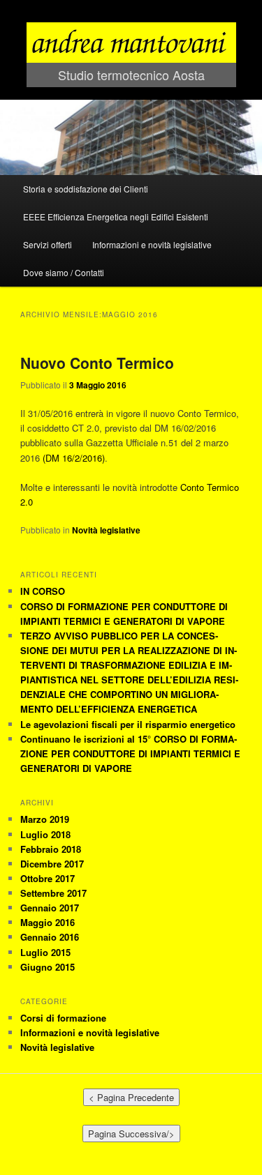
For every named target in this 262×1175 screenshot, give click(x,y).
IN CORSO (42, 591)
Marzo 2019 (44, 819)
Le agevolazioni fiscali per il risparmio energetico (127, 724)
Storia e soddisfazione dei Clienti (85, 189)
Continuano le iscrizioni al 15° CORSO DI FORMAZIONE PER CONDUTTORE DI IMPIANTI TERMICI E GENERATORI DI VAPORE (130, 753)
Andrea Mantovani (131, 12)
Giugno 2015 (47, 966)
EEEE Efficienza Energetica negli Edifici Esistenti (115, 216)
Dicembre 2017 (52, 863)
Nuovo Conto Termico (97, 362)
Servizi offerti (47, 244)
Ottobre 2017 (47, 878)
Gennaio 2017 (49, 907)
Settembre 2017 (53, 893)
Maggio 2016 (47, 922)
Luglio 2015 (45, 952)
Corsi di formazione (63, 1017)
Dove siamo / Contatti (63, 272)
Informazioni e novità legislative (152, 244)
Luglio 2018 (45, 834)
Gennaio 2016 (49, 936)
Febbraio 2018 (50, 849)
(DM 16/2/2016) (74, 457)
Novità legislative (106, 530)
